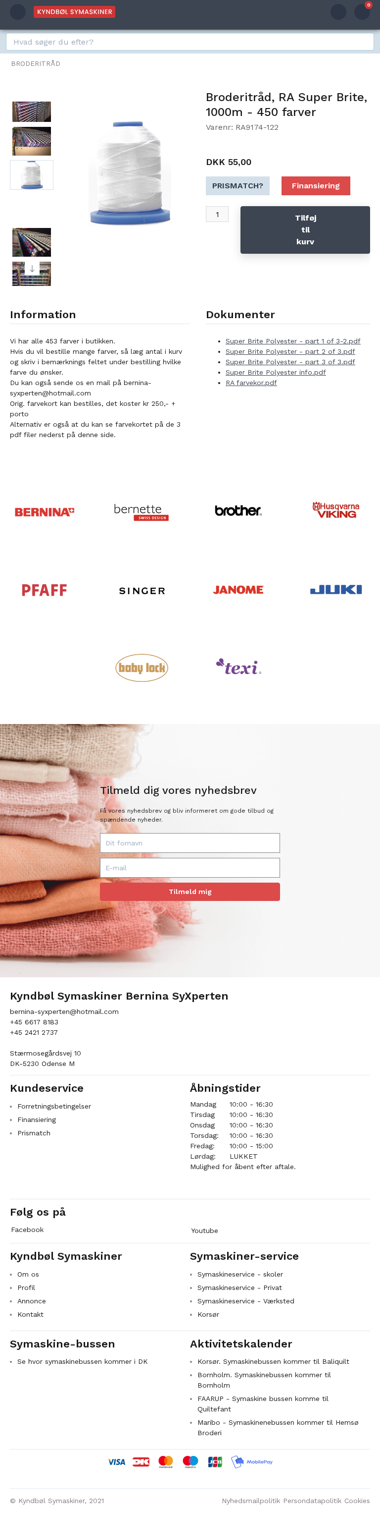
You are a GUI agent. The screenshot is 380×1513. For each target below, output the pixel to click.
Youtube (204, 1230)
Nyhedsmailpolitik (251, 1501)
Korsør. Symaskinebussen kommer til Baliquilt (273, 1361)
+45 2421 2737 (34, 1032)
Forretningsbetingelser (54, 1106)
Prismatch (33, 1133)
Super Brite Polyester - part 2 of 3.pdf (290, 351)
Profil (26, 1287)
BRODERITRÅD (35, 63)
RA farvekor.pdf (251, 383)
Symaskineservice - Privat (239, 1287)
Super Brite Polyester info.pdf (276, 372)
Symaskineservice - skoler (240, 1274)
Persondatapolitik (312, 1501)
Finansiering (316, 185)
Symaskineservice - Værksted (245, 1301)
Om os (28, 1274)
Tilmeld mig (190, 892)
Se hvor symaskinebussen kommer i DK (82, 1361)
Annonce (31, 1301)
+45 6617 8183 (34, 1022)
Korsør (208, 1314)
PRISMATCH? (237, 185)
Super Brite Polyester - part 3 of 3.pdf (290, 362)
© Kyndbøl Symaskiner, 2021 (57, 1501)
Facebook (27, 1229)
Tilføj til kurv (305, 229)
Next (32, 268)
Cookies (357, 1501)
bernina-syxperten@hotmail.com (64, 1011)
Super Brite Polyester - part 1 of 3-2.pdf (293, 341)
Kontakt (30, 1314)
